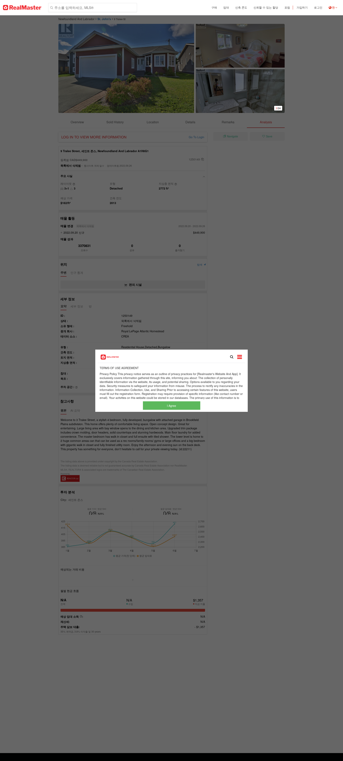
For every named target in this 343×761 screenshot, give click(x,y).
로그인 (318, 7)
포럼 (287, 7)
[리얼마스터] (22, 7)
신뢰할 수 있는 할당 (265, 7)
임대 (226, 7)
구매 (214, 7)
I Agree (171, 405)
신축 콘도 (241, 7)
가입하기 (302, 7)
